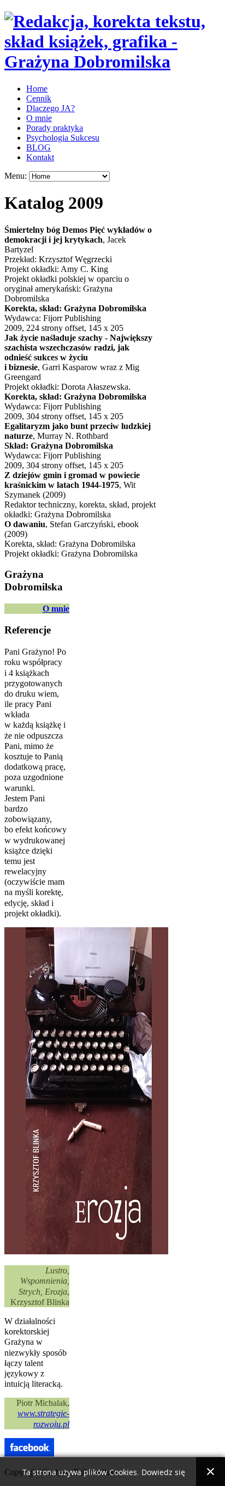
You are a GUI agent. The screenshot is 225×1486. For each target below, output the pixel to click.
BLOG (38, 147)
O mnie (39, 118)
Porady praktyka (54, 127)
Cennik (38, 98)
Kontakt (40, 157)
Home (37, 88)
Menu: (16, 175)
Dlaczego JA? (50, 108)
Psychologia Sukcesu (62, 137)
